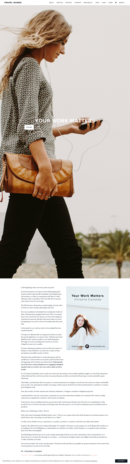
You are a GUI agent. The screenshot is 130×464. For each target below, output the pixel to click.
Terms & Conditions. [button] (91, 461)
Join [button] (96, 3)
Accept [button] (121, 461)
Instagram (93, 455)
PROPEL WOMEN (12, 2)
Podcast (68, 3)
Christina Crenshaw (27, 455)
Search (121, 3)
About (51, 3)
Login (110, 3)
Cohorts (77, 3)
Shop (104, 3)
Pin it (71, 367)
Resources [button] (88, 3)
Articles (60, 3)
